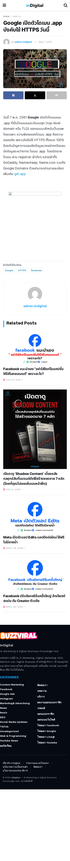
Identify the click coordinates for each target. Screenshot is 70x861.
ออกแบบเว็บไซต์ (46, 719)
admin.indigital (23, 41)
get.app (20, 174)
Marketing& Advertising (15, 703)
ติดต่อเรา (42, 685)
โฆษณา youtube (47, 742)
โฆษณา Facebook (48, 725)
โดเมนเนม (36, 270)
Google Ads (7, 693)
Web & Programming (13, 735)
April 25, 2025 (14, 607)
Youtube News (9, 740)
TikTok (4, 726)
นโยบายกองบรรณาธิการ (15, 770)
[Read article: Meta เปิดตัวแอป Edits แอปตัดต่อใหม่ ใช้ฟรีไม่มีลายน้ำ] (35, 516)
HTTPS (22, 270)
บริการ (41, 696)
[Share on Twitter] (35, 95)
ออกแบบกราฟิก (45, 713)
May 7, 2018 (45, 41)
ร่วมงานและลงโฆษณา (37, 763)
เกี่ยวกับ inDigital (11, 763)
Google (9, 270)
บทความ (17, 16)
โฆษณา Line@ (46, 736)
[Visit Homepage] (35, 5)
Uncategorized (9, 731)
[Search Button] (65, 5)
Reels (3, 712)
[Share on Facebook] (13, 95)
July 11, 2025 (13, 380)
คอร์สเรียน (6, 745)
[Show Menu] (4, 5)
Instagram (6, 698)
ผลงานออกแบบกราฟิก (49, 702)
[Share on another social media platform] (56, 95)
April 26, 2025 (14, 548)
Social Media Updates (13, 721)
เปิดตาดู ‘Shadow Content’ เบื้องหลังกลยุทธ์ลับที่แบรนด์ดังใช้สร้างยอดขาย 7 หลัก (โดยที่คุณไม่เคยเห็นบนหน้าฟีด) (33, 479)
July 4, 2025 (12, 489)
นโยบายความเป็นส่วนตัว (15, 767)
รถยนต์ (41, 708)
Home (6, 16)
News (3, 707)
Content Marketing (12, 684)
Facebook (6, 689)
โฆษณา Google (46, 731)
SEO (2, 717)
